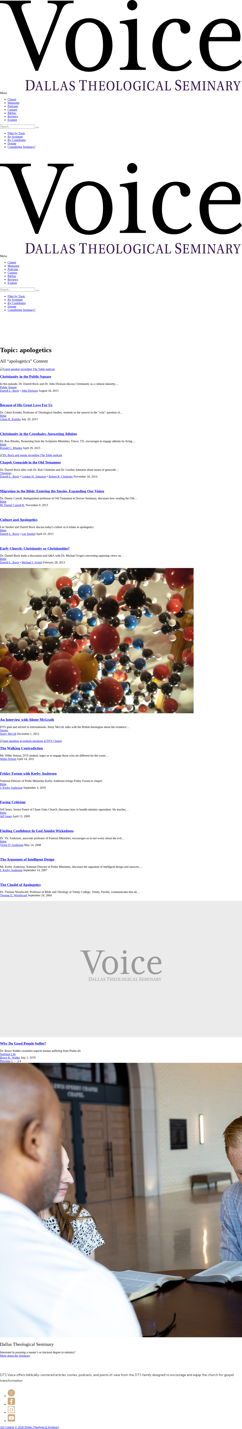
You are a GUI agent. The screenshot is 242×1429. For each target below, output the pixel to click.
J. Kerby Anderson (11, 787)
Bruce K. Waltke (10, 1057)
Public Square (8, 387)
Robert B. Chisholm (61, 476)
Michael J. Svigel (32, 562)
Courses (12, 109)
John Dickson (30, 390)
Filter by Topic (16, 133)
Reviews (13, 116)
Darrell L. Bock (9, 390)
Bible (3, 415)
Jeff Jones (6, 816)
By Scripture (15, 136)
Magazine (13, 102)
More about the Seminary (15, 1355)
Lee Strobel (28, 533)
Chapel (12, 99)
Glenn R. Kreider (10, 419)
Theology (6, 473)
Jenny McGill (8, 733)
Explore (12, 119)
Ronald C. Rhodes (11, 448)
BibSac (12, 113)
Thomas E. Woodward (13, 895)
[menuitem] (125, 99)
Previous (5, 1061)
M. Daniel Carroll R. (12, 505)
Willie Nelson (8, 759)
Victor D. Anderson (11, 845)
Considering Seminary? (22, 146)
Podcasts (13, 106)
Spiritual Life (8, 1054)
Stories (4, 730)
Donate (12, 143)
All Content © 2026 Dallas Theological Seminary (29, 1427)
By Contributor (17, 140)
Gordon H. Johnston (34, 476)
